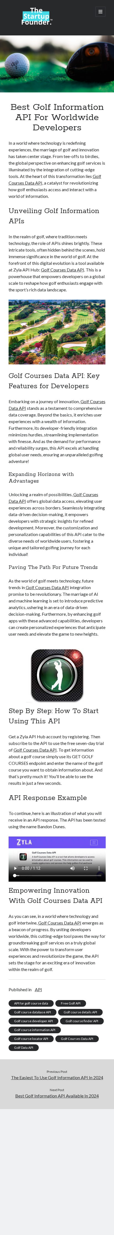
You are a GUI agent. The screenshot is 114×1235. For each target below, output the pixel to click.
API (38, 989)
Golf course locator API (31, 1039)
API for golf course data (31, 1003)
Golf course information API (34, 1030)
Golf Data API (23, 1047)
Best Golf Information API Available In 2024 (57, 1095)
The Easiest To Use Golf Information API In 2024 (57, 1077)
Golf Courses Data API (62, 269)
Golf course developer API (33, 1021)
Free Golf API (71, 1003)
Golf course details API (80, 1012)
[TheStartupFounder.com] (36, 23)
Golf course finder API (82, 1021)
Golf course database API (32, 1012)
